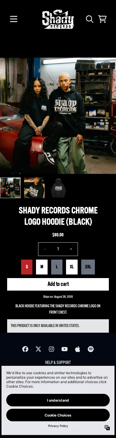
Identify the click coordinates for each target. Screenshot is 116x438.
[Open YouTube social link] (64, 349)
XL (72, 267)
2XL (88, 267)
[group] (10, 188)
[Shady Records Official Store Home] (58, 19)
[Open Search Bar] (89, 19)
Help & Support (58, 362)
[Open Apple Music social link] (77, 349)
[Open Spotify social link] (90, 349)
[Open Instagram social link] (51, 349)
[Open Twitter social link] (38, 349)
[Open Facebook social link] (25, 349)
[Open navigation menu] (13, 19)
